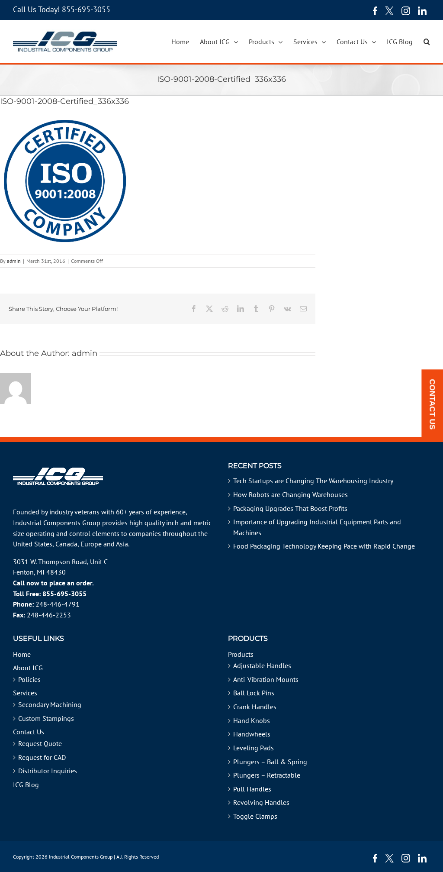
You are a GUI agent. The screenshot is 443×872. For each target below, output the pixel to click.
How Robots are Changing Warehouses (290, 494)
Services (25, 692)
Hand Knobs (251, 720)
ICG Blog (26, 784)
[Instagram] (405, 10)
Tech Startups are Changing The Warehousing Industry (313, 480)
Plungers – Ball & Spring (270, 761)
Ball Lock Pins (253, 692)
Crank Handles (254, 706)
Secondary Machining (49, 704)
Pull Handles (252, 789)
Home (22, 654)
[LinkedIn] (422, 10)
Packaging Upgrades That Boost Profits (290, 508)
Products (241, 654)
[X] (389, 10)
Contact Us (28, 731)
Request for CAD (42, 757)
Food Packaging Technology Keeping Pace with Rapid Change (324, 546)
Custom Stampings (46, 718)
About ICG (28, 667)
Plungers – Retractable (266, 775)
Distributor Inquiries (47, 770)
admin (14, 261)
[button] (427, 41)
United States (32, 543)
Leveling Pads (253, 747)
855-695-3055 (86, 9)
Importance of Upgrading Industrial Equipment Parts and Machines (317, 527)
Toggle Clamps (255, 816)
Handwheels (251, 734)
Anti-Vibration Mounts (266, 679)
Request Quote (40, 743)
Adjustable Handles (262, 665)
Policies (29, 679)
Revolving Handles (261, 802)
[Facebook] (373, 10)
